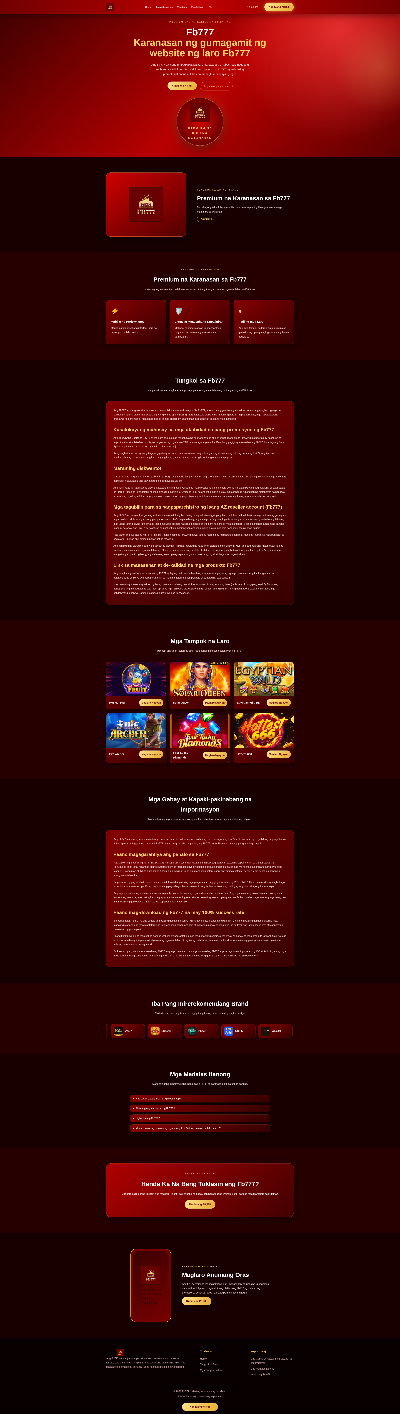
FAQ (210, 7)
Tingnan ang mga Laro (216, 86)
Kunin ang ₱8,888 (279, 7)
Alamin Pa (252, 7)
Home (148, 7)
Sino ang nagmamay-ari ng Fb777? (155, 1108)
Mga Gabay (197, 7)
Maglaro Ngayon (151, 702)
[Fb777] (110, 7)
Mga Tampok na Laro (211, 1370)
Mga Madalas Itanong (262, 1368)
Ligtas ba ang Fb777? (148, 1118)
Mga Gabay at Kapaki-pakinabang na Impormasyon (271, 1360)
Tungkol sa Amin (164, 7)
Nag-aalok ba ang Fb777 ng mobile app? (158, 1098)
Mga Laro (182, 7)
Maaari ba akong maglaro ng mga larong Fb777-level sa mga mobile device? (178, 1128)
